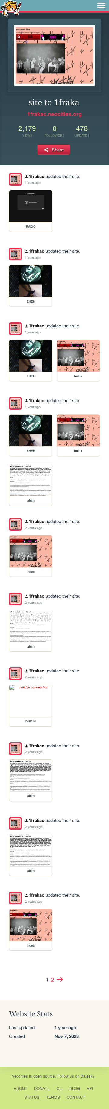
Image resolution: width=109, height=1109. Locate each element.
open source (44, 1076)
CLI (60, 1088)
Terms (53, 1097)
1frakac (36, 176)
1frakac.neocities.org (54, 114)
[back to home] (11, 8)
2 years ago (33, 527)
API (90, 1088)
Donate (42, 1088)
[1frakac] (15, 179)
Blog (74, 1088)
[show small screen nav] (101, 5)
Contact (76, 1097)
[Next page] (60, 979)
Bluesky (88, 1076)
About (20, 1088)
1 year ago (33, 182)
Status (31, 1097)
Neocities (20, 1076)
